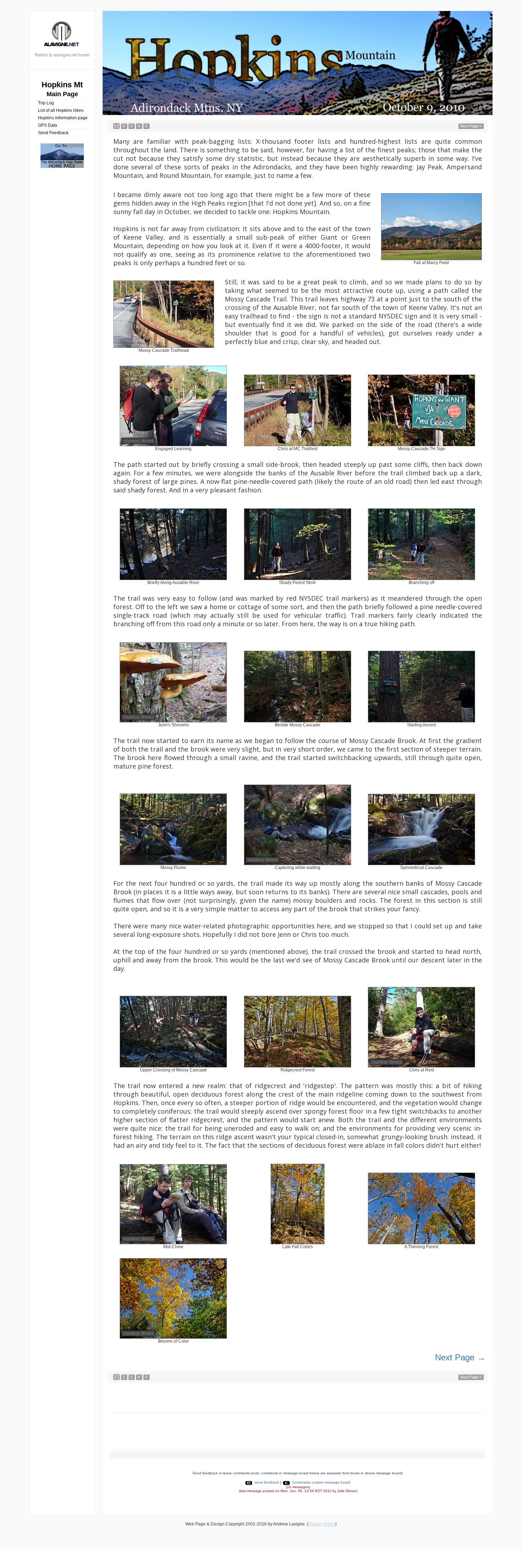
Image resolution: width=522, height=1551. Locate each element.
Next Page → (460, 1357)
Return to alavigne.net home (62, 55)
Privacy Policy (321, 1524)
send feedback (267, 1482)
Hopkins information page (63, 117)
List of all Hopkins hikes (60, 110)
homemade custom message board (321, 1482)
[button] (116, 126)
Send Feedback (53, 132)
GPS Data (47, 125)
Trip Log (46, 102)
